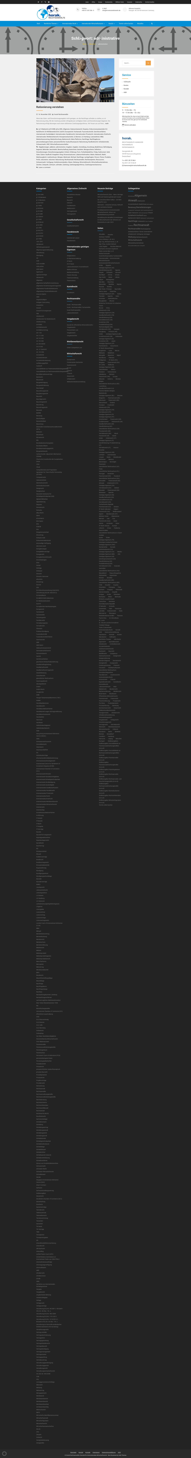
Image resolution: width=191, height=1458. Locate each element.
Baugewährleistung (42, 385)
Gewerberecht (40, 675)
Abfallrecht (39, 244)
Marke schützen (72, 269)
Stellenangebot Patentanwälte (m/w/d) (108, 759)
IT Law (69, 368)
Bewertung (39, 424)
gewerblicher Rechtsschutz (44, 678)
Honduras (118, 608)
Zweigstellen (40, 1443)
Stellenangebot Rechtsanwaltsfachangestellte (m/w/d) (108, 786)
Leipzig (110, 738)
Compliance (113, 653)
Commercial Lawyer (73, 238)
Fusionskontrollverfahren (44, 637)
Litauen (101, 457)
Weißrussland (117, 511)
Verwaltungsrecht (42, 1368)
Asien (87, 2)
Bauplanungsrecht (42, 393)
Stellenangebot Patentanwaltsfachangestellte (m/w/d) (108, 765)
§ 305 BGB (39, 208)
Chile (100, 585)
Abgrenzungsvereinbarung (44, 250)
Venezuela (119, 589)
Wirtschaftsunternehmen (99, 162)
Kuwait (114, 526)
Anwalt (38, 308)
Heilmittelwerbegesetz (43, 725)
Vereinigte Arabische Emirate (108, 542)
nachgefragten (89, 157)
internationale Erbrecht (43, 774)
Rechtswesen (40, 1111)
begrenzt (39, 149)
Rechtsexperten (90, 160)
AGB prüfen (40, 266)
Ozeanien (129, 2)
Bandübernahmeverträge (44, 374)
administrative (60, 147)
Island (114, 436)
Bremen (101, 734)
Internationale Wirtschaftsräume (92, 23)
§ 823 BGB (39, 236)
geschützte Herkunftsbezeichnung (47, 662)
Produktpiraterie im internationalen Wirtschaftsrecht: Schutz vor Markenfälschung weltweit (108, 212)
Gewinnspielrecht (41, 681)
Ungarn (116, 509)
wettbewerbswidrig (42, 1407)
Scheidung (39, 1124)
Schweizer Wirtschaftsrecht (45, 1171)
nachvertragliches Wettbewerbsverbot (48, 1000)
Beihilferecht (103, 653)
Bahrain (101, 518)
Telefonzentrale (41, 1212)
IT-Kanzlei (39, 821)
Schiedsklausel (41, 1149)
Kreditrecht (39, 859)
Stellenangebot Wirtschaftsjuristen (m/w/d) (110, 801)
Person (97, 157)
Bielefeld (117, 731)
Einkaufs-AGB (40, 538)
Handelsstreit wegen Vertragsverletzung (49, 711)
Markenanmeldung (73, 272)
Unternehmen (148, 231)
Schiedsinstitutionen (42, 1144)
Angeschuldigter (41, 299)
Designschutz (40, 491)
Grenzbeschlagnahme (106, 672)
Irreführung (40, 815)
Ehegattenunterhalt (42, 532)
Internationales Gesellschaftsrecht (47, 787)
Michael (73, 157)
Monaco (111, 459)
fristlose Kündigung (42, 631)
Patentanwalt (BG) (114, 398)
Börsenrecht (40, 437)
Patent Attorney (72, 275)
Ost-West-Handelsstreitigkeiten (46, 1036)
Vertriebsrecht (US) (105, 566)
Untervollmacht (41, 1267)
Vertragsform (40, 1338)
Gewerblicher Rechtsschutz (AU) (109, 570)
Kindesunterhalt (41, 851)
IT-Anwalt (39, 818)
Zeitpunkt (45, 165)
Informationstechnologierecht (45, 761)
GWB (37, 695)
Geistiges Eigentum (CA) (106, 551)
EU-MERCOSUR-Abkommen (45, 598)
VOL (37, 1379)
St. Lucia (102, 620)
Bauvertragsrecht (41, 407)
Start (38, 23)
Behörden (46, 149)
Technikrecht (40, 1210)
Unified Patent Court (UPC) (44, 1254)
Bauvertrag (39, 404)
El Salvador (102, 606)
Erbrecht (39, 573)
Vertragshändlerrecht (43, 1343)
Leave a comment (44, 167)
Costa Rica (102, 601)
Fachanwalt (77, 132)
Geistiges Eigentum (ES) (106, 495)
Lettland (101, 455)
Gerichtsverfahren (100, 132)
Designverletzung (104, 658)
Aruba (109, 594)
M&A (101, 137)
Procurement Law (72, 330)
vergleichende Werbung (43, 1295)
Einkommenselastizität (97, 129)
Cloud (38, 467)
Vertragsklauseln (41, 1346)
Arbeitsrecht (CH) (112, 483)
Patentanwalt (103, 698)
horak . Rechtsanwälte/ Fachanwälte (78, 307)
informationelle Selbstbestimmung (47, 758)
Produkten (130, 225)
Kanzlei (111, 23)
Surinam (101, 589)
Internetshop (40, 810)
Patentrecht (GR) (115, 419)
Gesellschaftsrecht (42, 667)
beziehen (80, 149)
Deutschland (103, 402)
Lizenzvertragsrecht (42, 920)
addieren (52, 147)
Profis (38, 160)
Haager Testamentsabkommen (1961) (48, 697)
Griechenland (103, 419)
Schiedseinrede (104, 142)
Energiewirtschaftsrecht (44, 557)
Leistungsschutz (41, 892)
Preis (146, 221)
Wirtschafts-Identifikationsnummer (47, 1415)
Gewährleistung (41, 673)
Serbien (116, 488)
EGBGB (38, 526)
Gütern (42, 154)
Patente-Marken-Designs (107, 391)
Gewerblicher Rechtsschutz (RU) (109, 478)
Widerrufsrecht (41, 1409)
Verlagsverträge (41, 1306)
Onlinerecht (40, 1030)
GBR (37, 642)
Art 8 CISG (39, 346)
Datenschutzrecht (76, 129)
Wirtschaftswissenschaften (59, 144)
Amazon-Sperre (41, 294)
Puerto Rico (102, 618)
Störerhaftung (40, 1201)
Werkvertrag (40, 1390)
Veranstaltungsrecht (105, 717)
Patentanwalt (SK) (113, 490)
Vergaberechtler (72, 335)
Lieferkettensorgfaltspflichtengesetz (47, 904)
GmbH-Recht (40, 689)
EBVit (38, 515)
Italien (101, 438)
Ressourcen (100, 160)
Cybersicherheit (41, 480)
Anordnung (90, 147)
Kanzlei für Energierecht (43, 835)
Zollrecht (115, 729)
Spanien (111, 492)
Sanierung (115, 705)
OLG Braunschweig (42, 1019)
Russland (117, 476)
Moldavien (102, 459)
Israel (115, 521)
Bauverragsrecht (41, 402)
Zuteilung (66, 165)
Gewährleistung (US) (105, 561)
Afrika (93, 2)
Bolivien (101, 578)
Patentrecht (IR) (104, 436)
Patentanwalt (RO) (105, 476)
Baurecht (39, 396)
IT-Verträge (39, 829)
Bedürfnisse (99, 147)
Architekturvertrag (42, 330)
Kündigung (39, 870)
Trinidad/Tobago (104, 625)
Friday (96, 152)
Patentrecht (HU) (104, 511)
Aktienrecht (40, 277)
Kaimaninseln (111, 611)
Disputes (86, 129)
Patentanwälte (41, 1044)
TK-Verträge (40, 1229)
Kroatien (101, 450)
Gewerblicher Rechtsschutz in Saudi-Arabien (110, 534)
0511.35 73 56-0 (130, 160)
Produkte (108, 157)
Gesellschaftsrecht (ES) (106, 497)
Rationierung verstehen (50, 107)
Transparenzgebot (42, 1237)
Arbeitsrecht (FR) (104, 407)
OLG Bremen (40, 1022)
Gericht (38, 656)
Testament (39, 1221)
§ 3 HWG (39, 205)
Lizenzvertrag (40, 915)
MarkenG (98, 154)
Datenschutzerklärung (112, 632)
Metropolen (40, 964)
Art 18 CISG (40, 341)
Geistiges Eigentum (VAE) (107, 544)
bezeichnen (73, 149)
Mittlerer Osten (119, 2)
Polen (101, 469)
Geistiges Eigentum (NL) (106, 395)
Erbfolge (39, 568)
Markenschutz (40, 942)
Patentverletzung (104, 701)
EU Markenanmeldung (74, 258)
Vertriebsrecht (115, 724)
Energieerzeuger (41, 549)
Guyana (115, 585)
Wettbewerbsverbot (42, 1404)
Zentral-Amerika (149, 2)
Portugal (102, 473)
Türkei (108, 537)
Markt (104, 154)
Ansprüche (39, 305)
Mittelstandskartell (42, 970)
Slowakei (102, 490)
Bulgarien (102, 398)
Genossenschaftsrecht (43, 650)
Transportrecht (104, 712)
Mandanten (102, 637)
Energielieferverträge (42, 551)
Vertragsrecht (71, 214)
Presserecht (40, 1066)
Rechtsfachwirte (41, 1102)
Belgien (101, 381)
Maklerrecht (103, 689)
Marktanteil (143, 218)
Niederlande (103, 393)
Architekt (39, 324)
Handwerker (40, 717)
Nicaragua (112, 613)
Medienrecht (40, 947)
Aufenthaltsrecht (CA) (106, 549)
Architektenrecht (41, 327)
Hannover (39, 720)
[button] (4, 1453)
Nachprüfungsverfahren (44, 997)
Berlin (110, 731)
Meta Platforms (76, 139)
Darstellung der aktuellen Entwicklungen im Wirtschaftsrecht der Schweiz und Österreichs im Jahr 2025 (110, 220)
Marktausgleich (41, 157)
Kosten (126, 85)
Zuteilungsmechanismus (93, 165)
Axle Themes (122, 1455)
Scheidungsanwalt (42, 1130)
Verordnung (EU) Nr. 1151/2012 (46, 1316)
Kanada (112, 547)
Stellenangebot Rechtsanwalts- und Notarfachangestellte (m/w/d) (110, 780)
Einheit (67, 152)
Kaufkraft (49, 154)
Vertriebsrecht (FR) (105, 412)
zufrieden (59, 165)
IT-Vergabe (39, 826)
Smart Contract (41, 1185)
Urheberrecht (40, 1273)
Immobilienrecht (41, 744)
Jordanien (109, 523)
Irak (108, 518)
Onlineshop (39, 1033)
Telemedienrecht (41, 1215)
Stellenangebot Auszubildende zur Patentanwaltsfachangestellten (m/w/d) (109, 746)
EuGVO (62, 132)
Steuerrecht (40, 1196)
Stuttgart (102, 741)
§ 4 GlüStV (39, 216)
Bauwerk (39, 410)
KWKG (38, 884)
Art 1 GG (39, 333)
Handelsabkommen (42, 703)
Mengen (60, 157)
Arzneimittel (40, 355)
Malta (108, 457)
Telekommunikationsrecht (107, 710)
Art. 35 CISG (40, 352)
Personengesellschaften (44, 1061)
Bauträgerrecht (41, 399)
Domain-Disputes (104, 660)
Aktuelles (140, 23)
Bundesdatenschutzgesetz (44, 443)
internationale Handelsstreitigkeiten (47, 776)
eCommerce (40, 518)
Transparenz (40, 1235)
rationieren (44, 160)
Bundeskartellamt (42, 446)
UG (37, 1240)
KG (37, 848)
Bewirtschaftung (63, 149)
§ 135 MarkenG (41, 197)
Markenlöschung (55, 139)
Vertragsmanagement (43, 1351)
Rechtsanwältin (79, 160)
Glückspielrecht (41, 684)
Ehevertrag (39, 535)
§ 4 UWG (39, 219)
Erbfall (38, 565)
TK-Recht (39, 1226)
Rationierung (83, 142)
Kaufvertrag (40, 846)
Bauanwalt (39, 380)
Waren (70, 162)
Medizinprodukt (41, 953)
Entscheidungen (41, 560)
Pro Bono (102, 703)
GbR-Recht (39, 645)
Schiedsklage (40, 1147)
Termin (141, 231)
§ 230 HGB (39, 203)
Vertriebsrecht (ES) (105, 502)
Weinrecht (39, 1385)
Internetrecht (40, 807)
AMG (37, 297)
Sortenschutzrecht (105, 708)
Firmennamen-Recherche (75, 362)
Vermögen (147, 234)
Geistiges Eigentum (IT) (106, 440)
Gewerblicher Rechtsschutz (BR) (109, 582)
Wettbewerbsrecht (42, 1398)
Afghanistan (115, 516)
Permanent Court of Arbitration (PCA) (48, 1055)
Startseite (73, 1452)
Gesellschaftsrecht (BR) (106, 580)
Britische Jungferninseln (106, 599)
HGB (37, 731)
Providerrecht (40, 1083)
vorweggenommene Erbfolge (45, 1382)
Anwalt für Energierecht (43, 310)
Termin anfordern (130, 125)
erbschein (39, 579)
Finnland (102, 405)
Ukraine (116, 507)
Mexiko (119, 551)
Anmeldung (82, 147)
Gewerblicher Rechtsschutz (107, 670)
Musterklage (40, 981)
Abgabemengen (44, 147)
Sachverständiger (41, 1119)
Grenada (112, 606)
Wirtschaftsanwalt (42, 1418)
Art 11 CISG (40, 335)
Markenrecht (66, 139)
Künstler (39, 879)
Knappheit (55, 154)
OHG (37, 1017)
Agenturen (39, 272)
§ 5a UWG (59, 129)
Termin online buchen (126, 23)
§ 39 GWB (39, 214)
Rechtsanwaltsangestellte (44, 1094)
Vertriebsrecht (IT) (105, 447)
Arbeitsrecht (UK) (117, 421)
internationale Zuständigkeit (45, 134)
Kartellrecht (40, 843)
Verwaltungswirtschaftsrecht (45, 1371)
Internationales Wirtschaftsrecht (46, 804)
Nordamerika (108, 2)
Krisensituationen (69, 154)
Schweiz (101, 483)
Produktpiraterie (41, 1075)
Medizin (38, 950)
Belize (110, 597)
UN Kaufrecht (40, 1248)
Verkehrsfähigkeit (41, 1297)
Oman (109, 528)
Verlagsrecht (40, 1303)
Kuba (120, 611)
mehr (107, 123)
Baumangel (40, 388)
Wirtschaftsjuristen (42, 1421)
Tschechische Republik (106, 504)
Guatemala (102, 608)
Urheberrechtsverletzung (107, 715)
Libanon (101, 528)
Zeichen (39, 165)
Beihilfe (38, 413)
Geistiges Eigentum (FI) (106, 414)
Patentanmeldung (72, 278)
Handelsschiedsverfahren (44, 709)
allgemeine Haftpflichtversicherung (47, 283)
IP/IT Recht (70, 264)
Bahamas (117, 594)
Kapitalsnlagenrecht (42, 840)
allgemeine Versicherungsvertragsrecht (48, 286)
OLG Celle (39, 1025)
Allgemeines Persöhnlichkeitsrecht (47, 288)
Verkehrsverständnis (61, 162)
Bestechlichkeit (41, 421)
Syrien (101, 537)
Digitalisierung (40, 502)
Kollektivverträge (41, 857)
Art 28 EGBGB (40, 344)
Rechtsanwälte (41, 1091)
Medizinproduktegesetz (43, 956)
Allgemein (66, 129)
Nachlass (39, 992)
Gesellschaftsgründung (43, 664)
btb (37, 440)
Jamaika (101, 611)
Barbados (102, 597)
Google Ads (40, 692)
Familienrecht (40, 620)
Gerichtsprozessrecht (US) (107, 559)
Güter (38, 154)
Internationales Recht (69, 23)
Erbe (37, 562)
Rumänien (111, 473)
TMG (37, 1232)
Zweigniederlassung (42, 1440)
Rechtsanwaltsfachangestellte (46, 1097)
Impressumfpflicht (42, 750)
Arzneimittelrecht (41, 357)
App (37, 313)
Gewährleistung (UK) (105, 426)
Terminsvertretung (42, 1218)
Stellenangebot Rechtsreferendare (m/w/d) (110, 797)
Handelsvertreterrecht (43, 714)
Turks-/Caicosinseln (105, 627)
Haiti (110, 608)
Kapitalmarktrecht (105, 682)
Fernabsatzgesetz (42, 623)
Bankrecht (39, 377)
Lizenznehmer (95, 137)
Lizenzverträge (41, 917)
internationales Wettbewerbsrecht (47, 137)
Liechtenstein (111, 455)
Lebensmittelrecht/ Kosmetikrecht (78, 267)
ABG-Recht (117, 639)
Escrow (38, 584)
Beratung (39, 416)
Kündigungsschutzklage (44, 876)
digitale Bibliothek (42, 499)
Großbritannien (104, 421)
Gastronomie (40, 639)
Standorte (102, 731)
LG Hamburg (86, 137)
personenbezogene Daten (44, 142)
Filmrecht (39, 628)
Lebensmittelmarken (83, 154)
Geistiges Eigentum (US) (106, 556)
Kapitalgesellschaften (43, 837)
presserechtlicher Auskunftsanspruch (66, 142)
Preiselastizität (41, 1064)
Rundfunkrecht (93, 142)
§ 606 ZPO (39, 230)
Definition (98, 149)
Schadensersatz (41, 1122)
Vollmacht (127, 82)
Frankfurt (102, 736)
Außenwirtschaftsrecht (106, 649)
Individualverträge (42, 755)
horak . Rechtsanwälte (74, 304)
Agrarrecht (102, 641)
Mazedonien (117, 457)
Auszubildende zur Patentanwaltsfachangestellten (52, 368)
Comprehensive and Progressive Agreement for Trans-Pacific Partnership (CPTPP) (49, 472)
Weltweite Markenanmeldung (76, 382)
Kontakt (126, 89)
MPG (37, 972)
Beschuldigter (40, 418)
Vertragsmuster (41, 1354)
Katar (117, 523)
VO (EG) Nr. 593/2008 (43, 1374)
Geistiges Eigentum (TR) (106, 540)
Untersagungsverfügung (44, 1265)
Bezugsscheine (89, 149)
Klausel (38, 854)
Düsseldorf (110, 734)
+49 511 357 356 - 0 (88, 10)
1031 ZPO (39, 241)
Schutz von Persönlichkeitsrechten (47, 1163)
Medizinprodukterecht (43, 959)
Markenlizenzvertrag (43, 139)
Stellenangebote (113, 741)
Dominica (112, 601)
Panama (120, 615)
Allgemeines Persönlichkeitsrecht (46, 291)
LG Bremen (77, 137)
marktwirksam (52, 157)
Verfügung (49, 162)
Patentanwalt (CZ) (105, 507)
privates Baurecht (42, 1072)
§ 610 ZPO (39, 233)
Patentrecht (114, 698)
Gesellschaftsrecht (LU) (106, 388)
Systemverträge (41, 1207)
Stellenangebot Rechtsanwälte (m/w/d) (108, 775)
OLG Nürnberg (40, 1028)
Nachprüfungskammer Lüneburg (46, 994)
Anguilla (114, 592)
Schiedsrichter (40, 1152)
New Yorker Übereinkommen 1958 (47, 1003)
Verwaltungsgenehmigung (44, 1363)
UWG (37, 1281)
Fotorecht (102, 667)
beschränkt (53, 149)
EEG (37, 524)
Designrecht (40, 488)
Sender (38, 1177)
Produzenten (40, 1077)
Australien (102, 568)
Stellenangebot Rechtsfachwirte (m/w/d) (109, 792)
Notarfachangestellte (43, 1008)
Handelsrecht (40, 706)
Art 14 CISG (40, 338)
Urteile (38, 1278)
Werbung (76, 162)
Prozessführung (104, 705)
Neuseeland (102, 573)
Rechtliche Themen (50, 23)
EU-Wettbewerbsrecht (52, 132)
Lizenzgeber (40, 909)
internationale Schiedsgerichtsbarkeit (48, 779)
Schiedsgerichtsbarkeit (43, 1141)
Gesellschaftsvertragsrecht (45, 670)
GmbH (38, 686)
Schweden (102, 480)
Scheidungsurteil (41, 1135)
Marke (92, 154)
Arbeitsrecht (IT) (111, 438)
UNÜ (48, 144)
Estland (112, 402)
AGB (125, 92)
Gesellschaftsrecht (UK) (106, 424)
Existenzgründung (105, 665)
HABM (38, 700)
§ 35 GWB (52, 129)
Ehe (37, 529)
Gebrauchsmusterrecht (43, 648)
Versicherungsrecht (42, 1329)
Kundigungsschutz (42, 873)
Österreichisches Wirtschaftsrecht (47, 1039)
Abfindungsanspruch (43, 247)
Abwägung (39, 255)
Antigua (101, 594)
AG (37, 258)
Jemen (101, 523)
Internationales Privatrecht (84, 134)
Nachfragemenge (41, 989)
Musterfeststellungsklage (44, 978)
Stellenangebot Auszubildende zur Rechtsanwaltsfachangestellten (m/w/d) (109, 753)
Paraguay (112, 587)
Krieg (61, 154)
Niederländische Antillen (106, 615)
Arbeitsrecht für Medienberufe (45, 319)
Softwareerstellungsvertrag (45, 1190)
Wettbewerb (40, 1396)
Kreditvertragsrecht (42, 862)
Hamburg (111, 736)
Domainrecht (40, 507)
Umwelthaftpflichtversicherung (46, 1243)
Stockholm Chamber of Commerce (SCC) (49, 1199)
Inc (37, 752)
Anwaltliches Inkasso (73, 194)
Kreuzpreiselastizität (66, 137)
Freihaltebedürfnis (87, 152)
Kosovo (116, 447)
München (119, 738)
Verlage (38, 1300)
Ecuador (107, 585)
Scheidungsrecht (41, 1133)
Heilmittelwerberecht (42, 728)
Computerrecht (41, 477)
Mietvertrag (40, 967)
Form (78, 152)
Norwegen (113, 462)
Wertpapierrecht (41, 1393)
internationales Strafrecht (102, 134)
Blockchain (39, 434)
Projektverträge (41, 1080)
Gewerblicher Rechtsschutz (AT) (109, 466)
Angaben (69, 147)
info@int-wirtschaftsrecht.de (111, 10)
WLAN (38, 1429)
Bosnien (119, 395)
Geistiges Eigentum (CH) (107, 485)
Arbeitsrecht (40, 316)
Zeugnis (38, 1434)
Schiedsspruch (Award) (43, 1155)
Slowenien (102, 492)
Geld (108, 152)
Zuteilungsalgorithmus (77, 165)
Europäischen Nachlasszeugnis (46, 606)
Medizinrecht (71, 208)
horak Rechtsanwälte (61, 114)
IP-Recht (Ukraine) (105, 509)
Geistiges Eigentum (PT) (106, 417)
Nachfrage (85, 139)
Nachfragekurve (95, 139)
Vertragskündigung (42, 1349)
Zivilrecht (39, 1437)
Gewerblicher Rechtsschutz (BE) (109, 383)
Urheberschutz (41, 1276)
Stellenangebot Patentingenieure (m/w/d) (109, 771)
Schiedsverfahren (41, 1160)
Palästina (117, 528)
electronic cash (41, 546)
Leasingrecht (40, 887)
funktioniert (102, 152)
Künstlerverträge (41, 881)
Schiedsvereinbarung (43, 1158)
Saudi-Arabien (103, 530)
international (144, 213)
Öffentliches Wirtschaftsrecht (108, 696)
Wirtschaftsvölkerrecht (134, 245)
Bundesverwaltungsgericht (44, 448)
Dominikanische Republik (107, 604)
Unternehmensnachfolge (44, 1262)
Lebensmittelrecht (42, 890)
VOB (37, 1376)
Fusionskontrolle (87, 132)
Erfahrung (73, 152)
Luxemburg (102, 386)
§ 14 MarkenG (43, 129)
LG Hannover (40, 901)
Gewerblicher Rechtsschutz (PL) (109, 471)
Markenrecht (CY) (111, 514)
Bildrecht (39, 432)
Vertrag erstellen (41, 1332)
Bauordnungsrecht (42, 391)
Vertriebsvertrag (41, 1360)
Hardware (39, 722)
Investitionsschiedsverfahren (45, 812)
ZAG (37, 1432)
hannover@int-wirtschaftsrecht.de (135, 165)
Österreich (102, 464)
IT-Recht (38, 823)
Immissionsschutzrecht (43, 741)
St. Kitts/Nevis (113, 618)
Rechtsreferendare (42, 1105)
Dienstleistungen (41, 152)
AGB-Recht (39, 269)
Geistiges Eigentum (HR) (107, 452)
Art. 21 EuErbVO (41, 349)
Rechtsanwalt (69, 160)
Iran (113, 518)
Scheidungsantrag (42, 1127)
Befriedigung (107, 147)
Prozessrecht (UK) (105, 431)
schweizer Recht (41, 1169)
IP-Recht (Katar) (104, 526)
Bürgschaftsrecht (41, 451)
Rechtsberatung (41, 1099)
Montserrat (102, 613)
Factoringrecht (41, 617)
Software (39, 1188)
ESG (37, 587)
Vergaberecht (40, 1292)
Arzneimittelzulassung (43, 360)
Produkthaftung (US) (105, 563)
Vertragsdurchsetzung (43, 1335)
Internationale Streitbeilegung (45, 782)
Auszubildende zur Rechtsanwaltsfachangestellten (52, 371)
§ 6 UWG (39, 228)
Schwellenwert (41, 1174)
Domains (39, 510)
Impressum (39, 747)
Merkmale (66, 157)
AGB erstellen (40, 263)
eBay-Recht (40, 513)
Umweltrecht (40, 1246)
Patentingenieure (41, 1050)
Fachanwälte (40, 615)
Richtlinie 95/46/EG (42, 1113)
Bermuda (118, 597)
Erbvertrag (39, 582)
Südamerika (138, 2)
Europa (100, 2)
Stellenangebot (41, 1193)
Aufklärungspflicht (42, 363)
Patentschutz (40, 1053)
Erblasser (39, 571)
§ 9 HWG (39, 239)
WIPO (38, 1412)
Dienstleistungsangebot (56, 152)
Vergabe (39, 1289)
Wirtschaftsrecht (85, 162)
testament (39, 1223)
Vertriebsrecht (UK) (105, 433)
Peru (119, 587)
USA (119, 554)
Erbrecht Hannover (42, 576)
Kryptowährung (41, 868)
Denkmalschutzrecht (42, 485)
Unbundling (40, 1251)
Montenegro (103, 462)
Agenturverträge (41, 274)
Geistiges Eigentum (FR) (106, 410)
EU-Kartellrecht (41, 595)
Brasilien (109, 578)
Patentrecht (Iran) (105, 521)
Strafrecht (39, 1204)
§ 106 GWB (39, 194)
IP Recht (69, 261)
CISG (37, 464)
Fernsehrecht (40, 626)
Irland (116, 433)
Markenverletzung (42, 945)
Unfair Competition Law (74, 347)
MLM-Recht (102, 693)
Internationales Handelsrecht (65, 134)
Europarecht (69, 132)
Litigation (39, 906)
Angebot (75, 147)
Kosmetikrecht (103, 684)
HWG (38, 739)
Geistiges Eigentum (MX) (107, 554)
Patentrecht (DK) (114, 400)
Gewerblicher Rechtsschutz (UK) (109, 428)
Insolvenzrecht (71, 365)
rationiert (52, 160)
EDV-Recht (39, 521)
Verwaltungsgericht (42, 1365)
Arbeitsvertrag (40, 322)
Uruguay (110, 589)
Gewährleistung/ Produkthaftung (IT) (109, 444)
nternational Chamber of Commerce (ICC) (49, 1011)
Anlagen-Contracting (43, 302)
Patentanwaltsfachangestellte (46, 1047)
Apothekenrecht (114, 641)
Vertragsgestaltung (42, 1340)
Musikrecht (39, 975)
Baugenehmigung (42, 382)
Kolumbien (102, 587)
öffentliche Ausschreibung (44, 1014)
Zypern (101, 514)
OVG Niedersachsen (42, 1041)
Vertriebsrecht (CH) (105, 488)
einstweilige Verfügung (43, 543)
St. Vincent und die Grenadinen (108, 622)
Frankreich (111, 405)
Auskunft (39, 366)
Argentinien (113, 575)
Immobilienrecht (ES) (105, 499)
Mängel (38, 931)
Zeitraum (52, 165)
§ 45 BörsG (39, 222)
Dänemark (102, 400)
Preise (102, 157)
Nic (37, 1005)
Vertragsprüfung (41, 1357)
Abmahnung (40, 252)
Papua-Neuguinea (115, 573)
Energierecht (40, 554)
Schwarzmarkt (41, 144)
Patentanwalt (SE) (114, 480)
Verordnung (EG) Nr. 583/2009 (46, 1313)
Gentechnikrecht (41, 653)
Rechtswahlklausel (42, 1108)
